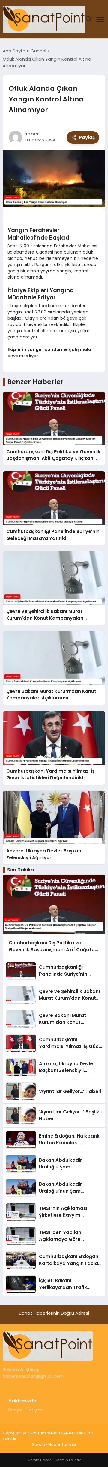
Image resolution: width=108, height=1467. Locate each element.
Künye (15, 1410)
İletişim (34, 1410)
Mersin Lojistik (68, 1460)
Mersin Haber (39, 1460)
